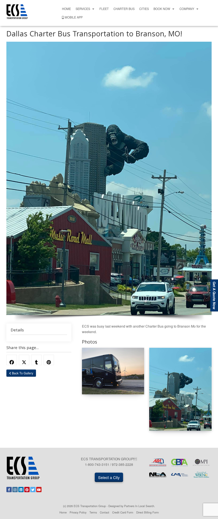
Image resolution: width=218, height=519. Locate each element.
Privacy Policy (78, 512)
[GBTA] (179, 462)
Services (83, 9)
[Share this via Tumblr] (36, 360)
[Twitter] (33, 489)
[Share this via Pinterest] (48, 360)
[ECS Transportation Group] (17, 11)
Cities (144, 9)
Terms (93, 512)
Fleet (104, 9)
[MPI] (201, 462)
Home (66, 9)
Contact (104, 512)
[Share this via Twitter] (24, 360)
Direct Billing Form (147, 512)
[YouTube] (39, 489)
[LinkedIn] (21, 489)
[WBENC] (201, 474)
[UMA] (179, 474)
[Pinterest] (27, 489)
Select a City (109, 477)
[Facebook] (9, 489)
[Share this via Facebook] (11, 360)
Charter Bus (124, 9)
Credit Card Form (122, 512)
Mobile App (74, 17)
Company (186, 9)
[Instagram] (15, 489)
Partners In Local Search (139, 506)
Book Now (161, 9)
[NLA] (158, 474)
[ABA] (158, 462)
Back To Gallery (22, 373)
